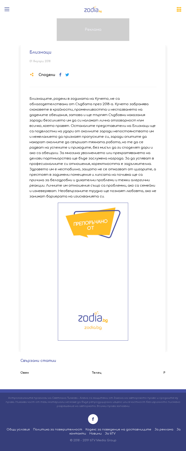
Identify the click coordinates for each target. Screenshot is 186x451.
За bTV (110, 433)
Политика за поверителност (57, 429)
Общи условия (18, 429)
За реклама (164, 429)
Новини (95, 433)
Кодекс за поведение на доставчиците (118, 429)
